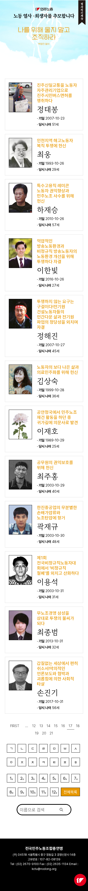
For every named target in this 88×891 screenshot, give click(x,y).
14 (48, 726)
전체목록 (70, 792)
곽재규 (47, 526)
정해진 (47, 336)
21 (51, 733)
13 (41, 726)
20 (44, 733)
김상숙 (47, 381)
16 (63, 726)
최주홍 (47, 476)
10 (32, 792)
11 (43, 792)
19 (37, 733)
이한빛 (47, 270)
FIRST (14, 726)
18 (78, 726)
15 (56, 726)
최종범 (47, 632)
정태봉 (47, 109)
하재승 (47, 210)
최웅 (44, 154)
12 (34, 726)
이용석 (47, 582)
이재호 (47, 431)
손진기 (47, 692)
